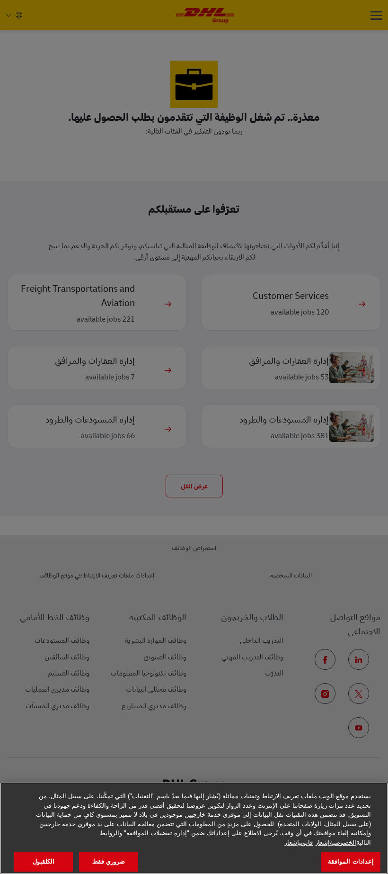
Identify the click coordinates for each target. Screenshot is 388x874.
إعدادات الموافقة (350, 861)
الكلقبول (43, 861)
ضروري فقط (108, 861)
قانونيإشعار (298, 842)
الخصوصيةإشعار (335, 842)
